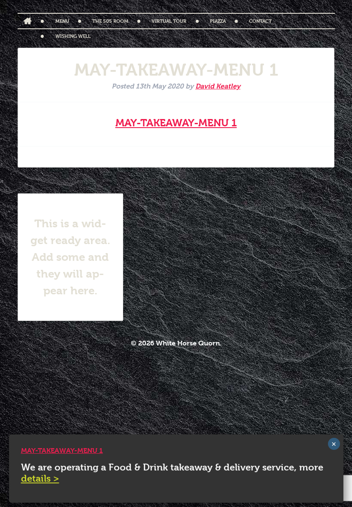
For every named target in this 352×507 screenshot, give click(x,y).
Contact (260, 21)
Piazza (218, 21)
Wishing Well (73, 36)
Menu (62, 21)
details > (40, 478)
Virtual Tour (169, 21)
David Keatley (217, 86)
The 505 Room (110, 21)
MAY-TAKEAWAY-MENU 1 (176, 123)
